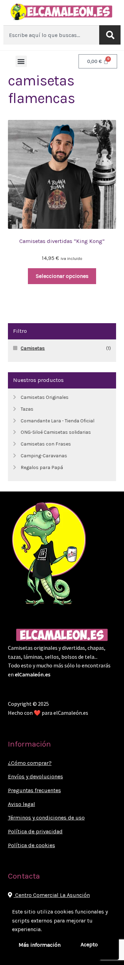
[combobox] (51, 35)
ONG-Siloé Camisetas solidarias (56, 432)
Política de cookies (31, 845)
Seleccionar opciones (62, 276)
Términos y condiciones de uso (46, 817)
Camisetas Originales (45, 397)
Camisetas (33, 348)
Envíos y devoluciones (35, 776)
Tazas (27, 409)
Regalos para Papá (42, 467)
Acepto (89, 944)
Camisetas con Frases (46, 444)
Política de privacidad (35, 831)
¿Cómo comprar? (30, 763)
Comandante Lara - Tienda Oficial (57, 421)
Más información (40, 944)
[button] (21, 61)
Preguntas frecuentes (34, 790)
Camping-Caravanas (44, 456)
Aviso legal (21, 804)
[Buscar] (110, 35)
